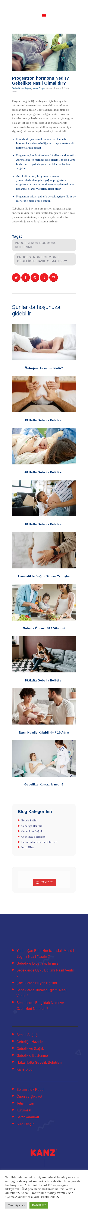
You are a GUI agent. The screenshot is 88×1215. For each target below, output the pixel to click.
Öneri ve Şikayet (29, 1096)
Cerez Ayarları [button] (16, 1205)
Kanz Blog (38, 88)
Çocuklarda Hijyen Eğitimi (36, 983)
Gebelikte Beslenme (33, 836)
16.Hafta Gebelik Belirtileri (44, 524)
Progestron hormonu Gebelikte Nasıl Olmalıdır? (42, 259)
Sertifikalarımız (28, 1117)
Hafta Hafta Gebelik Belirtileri (39, 842)
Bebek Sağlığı (29, 820)
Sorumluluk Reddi (30, 1089)
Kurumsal (23, 1110)
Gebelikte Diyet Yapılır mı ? (37, 963)
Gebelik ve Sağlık (21, 88)
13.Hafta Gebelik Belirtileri (44, 420)
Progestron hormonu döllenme (36, 245)
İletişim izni (25, 1103)
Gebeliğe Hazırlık (32, 825)
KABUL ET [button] (39, 1205)
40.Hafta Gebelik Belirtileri (44, 472)
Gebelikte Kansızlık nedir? (44, 784)
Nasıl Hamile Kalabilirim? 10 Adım (44, 732)
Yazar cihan (53, 88)
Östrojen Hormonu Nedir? (44, 368)
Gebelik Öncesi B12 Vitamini (44, 628)
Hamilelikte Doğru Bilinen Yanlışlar (44, 576)
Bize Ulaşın (25, 1124)
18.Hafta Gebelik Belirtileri (44, 680)
